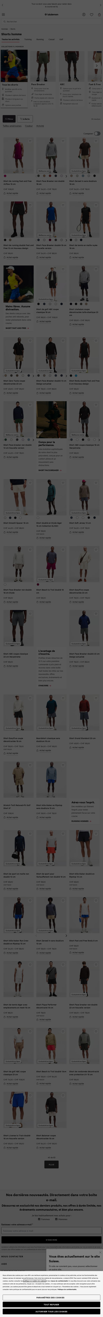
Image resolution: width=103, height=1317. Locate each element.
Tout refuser (51, 1304)
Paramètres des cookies (50, 1297)
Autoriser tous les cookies (51, 1311)
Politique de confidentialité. (67, 1289)
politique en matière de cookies (35, 1281)
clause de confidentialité (59, 1281)
